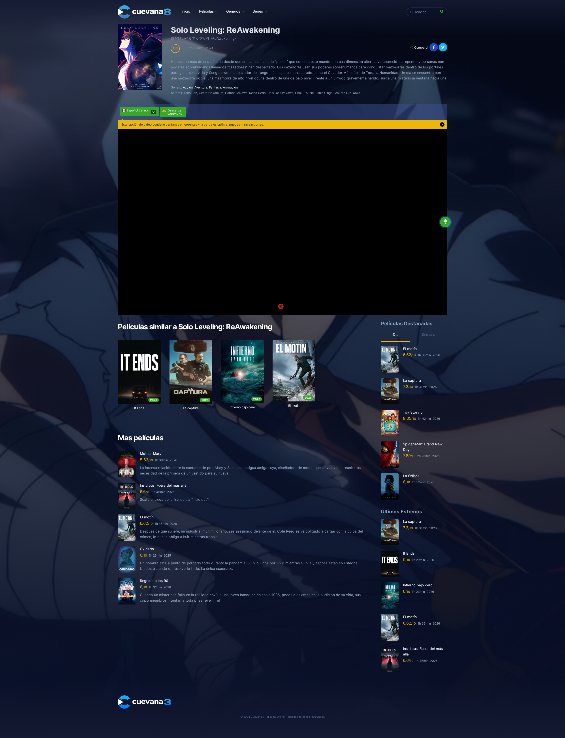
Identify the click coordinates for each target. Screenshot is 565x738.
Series (258, 11)
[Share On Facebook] (433, 47)
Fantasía (215, 87)
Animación (230, 87)
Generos (233, 11)
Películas (206, 11)
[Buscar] (442, 12)
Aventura (200, 87)
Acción (188, 87)
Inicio (185, 11)
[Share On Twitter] (443, 47)
